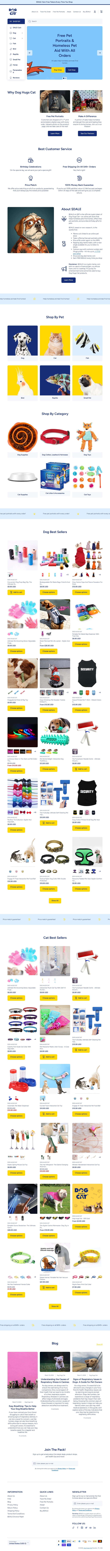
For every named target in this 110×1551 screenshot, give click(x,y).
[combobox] (64, 21)
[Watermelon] (81, 1277)
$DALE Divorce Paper (16, 1517)
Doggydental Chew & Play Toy (18, 700)
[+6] (99, 574)
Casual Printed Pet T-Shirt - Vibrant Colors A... (86, 701)
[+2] (99, 1157)
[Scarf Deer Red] (55, 692)
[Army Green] (49, 871)
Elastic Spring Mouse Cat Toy (17, 1165)
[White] (22, 751)
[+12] (35, 812)
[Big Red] (16, 812)
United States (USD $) (17, 1543)
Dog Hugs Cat (88, 1548)
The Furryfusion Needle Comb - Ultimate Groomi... (86, 760)
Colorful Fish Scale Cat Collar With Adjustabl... (19, 1048)
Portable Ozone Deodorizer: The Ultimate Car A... (21, 1226)
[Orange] (87, 692)
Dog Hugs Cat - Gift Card (81, 1218)
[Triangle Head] (87, 1157)
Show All (99, 1344)
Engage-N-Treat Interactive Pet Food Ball (22, 879)
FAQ (9, 1499)
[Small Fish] (81, 1157)
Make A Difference (87, 116)
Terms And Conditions (16, 1514)
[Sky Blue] (16, 1039)
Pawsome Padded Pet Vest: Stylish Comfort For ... (87, 880)
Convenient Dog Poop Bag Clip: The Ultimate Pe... (20, 583)
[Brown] (75, 574)
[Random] (22, 1157)
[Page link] (55, 101)
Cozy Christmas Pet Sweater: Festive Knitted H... (52, 701)
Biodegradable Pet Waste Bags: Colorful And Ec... (55, 583)
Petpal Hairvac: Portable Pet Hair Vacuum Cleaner (54, 1278)
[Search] (29, 21)
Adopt (42, 1505)
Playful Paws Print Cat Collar (81, 1284)
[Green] (10, 692)
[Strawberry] (75, 1277)
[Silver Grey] (49, 633)
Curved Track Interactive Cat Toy (51, 1106)
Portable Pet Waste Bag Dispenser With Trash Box (85, 635)
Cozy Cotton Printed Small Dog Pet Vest (86, 820)
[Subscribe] (75, 1463)
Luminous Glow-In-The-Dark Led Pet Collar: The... (22, 760)
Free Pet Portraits (54, 116)
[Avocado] (87, 1277)
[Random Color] (10, 574)
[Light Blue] (81, 871)
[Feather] (75, 1157)
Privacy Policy (13, 1505)
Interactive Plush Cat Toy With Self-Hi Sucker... (53, 989)
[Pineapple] (99, 1277)
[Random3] (16, 1157)
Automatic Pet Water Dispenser (18, 1106)
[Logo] (13, 11)
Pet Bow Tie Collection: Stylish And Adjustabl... (19, 821)
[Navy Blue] (81, 574)
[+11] (67, 574)
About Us (11, 1496)
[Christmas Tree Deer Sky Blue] (49, 692)
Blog (9, 1502)
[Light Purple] (10, 812)
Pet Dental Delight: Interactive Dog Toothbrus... (51, 760)
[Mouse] (93, 1157)
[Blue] (55, 574)
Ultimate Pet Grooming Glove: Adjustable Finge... (21, 642)
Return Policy (13, 1508)
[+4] (35, 751)
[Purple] (61, 574)
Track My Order (45, 1499)
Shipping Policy (13, 1511)
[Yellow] (49, 574)
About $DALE (71, 209)
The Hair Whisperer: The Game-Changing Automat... (54, 1166)
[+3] (67, 692)
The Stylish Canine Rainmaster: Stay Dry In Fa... (54, 1226)
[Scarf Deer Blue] (61, 692)
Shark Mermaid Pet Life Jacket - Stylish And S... (55, 642)
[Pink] (10, 633)
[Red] (42, 574)
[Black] (93, 574)
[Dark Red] (22, 812)
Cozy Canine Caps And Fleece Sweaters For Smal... (87, 583)
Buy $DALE (44, 1511)
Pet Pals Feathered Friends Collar (19, 1284)
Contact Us (44, 1508)
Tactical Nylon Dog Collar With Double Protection (53, 880)
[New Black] (93, 812)
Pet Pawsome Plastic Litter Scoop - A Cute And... (54, 1048)
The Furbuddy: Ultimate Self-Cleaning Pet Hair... (54, 814)
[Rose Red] (42, 633)
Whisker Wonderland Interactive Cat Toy (86, 1165)
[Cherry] (93, 1277)
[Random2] (10, 1157)
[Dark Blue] (93, 871)
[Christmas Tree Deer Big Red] (42, 692)
